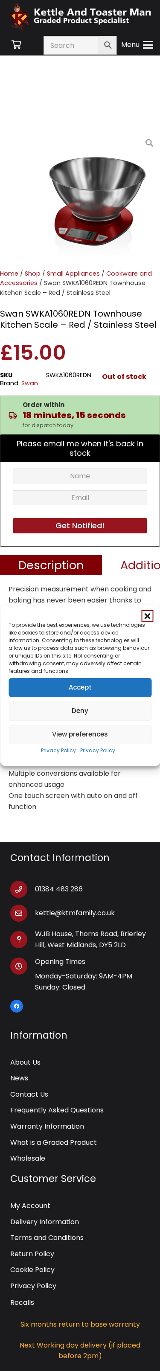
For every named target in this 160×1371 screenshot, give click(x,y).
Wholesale (27, 1158)
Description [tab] (51, 565)
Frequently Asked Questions (57, 1110)
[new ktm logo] (79, 16)
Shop (33, 273)
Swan (29, 383)
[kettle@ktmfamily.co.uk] (22, 913)
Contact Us (29, 1094)
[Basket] (16, 44)
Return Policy (32, 1254)
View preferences (80, 734)
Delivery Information (44, 1222)
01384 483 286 (59, 889)
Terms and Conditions (47, 1238)
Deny (80, 710)
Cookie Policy (32, 1270)
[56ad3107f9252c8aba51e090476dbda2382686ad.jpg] (96, 196)
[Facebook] (16, 1006)
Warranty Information (47, 1126)
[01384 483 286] (22, 889)
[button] (147, 616)
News (19, 1078)
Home (9, 273)
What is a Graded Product (53, 1142)
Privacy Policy (58, 750)
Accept (80, 687)
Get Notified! (80, 525)
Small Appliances (73, 273)
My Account (30, 1206)
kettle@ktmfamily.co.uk (75, 913)
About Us (25, 1062)
